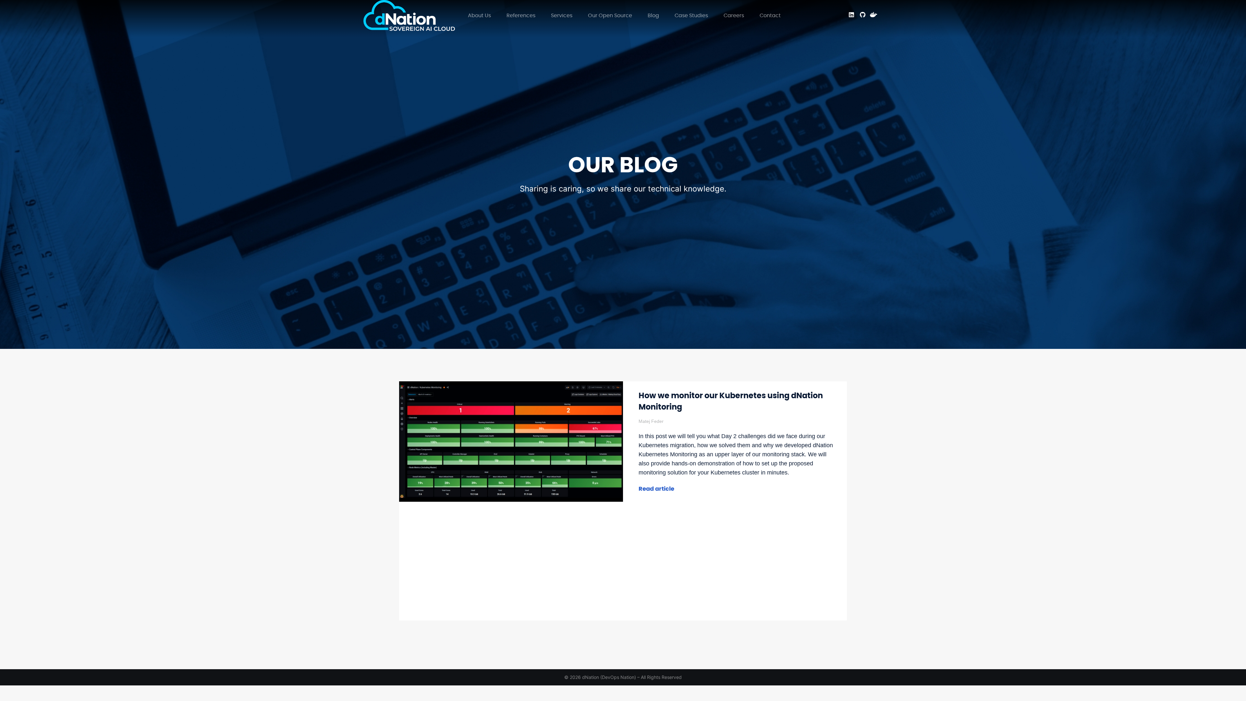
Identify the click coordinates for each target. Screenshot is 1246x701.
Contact (770, 15)
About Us (479, 15)
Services (561, 15)
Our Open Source (610, 15)
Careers (734, 15)
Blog (653, 15)
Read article (656, 489)
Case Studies (691, 15)
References (521, 15)
